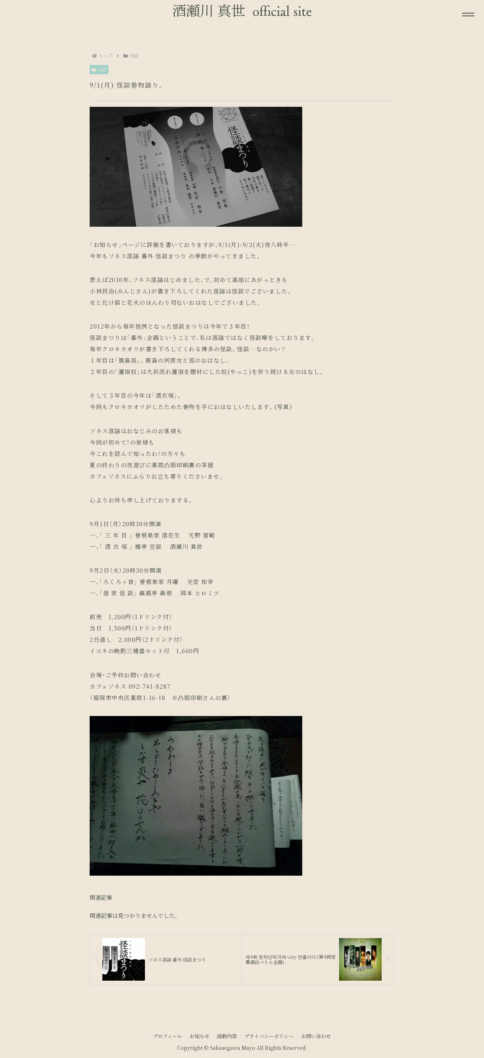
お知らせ (199, 1036)
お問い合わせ (316, 1036)
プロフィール (167, 1036)
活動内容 (227, 1036)
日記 (102, 69)
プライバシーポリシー (269, 1036)
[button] (452, 942)
